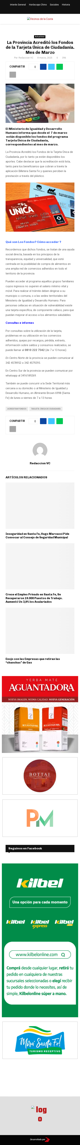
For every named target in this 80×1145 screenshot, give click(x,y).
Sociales (54, 4)
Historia (66, 4)
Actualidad (39, 37)
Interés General (18, 4)
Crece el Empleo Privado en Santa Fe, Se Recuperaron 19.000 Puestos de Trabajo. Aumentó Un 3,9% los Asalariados (34, 598)
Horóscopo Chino (38, 4)
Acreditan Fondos (16, 409)
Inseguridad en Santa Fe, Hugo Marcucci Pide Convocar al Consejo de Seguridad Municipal (37, 535)
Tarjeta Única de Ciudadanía (46, 409)
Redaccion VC (26, 57)
